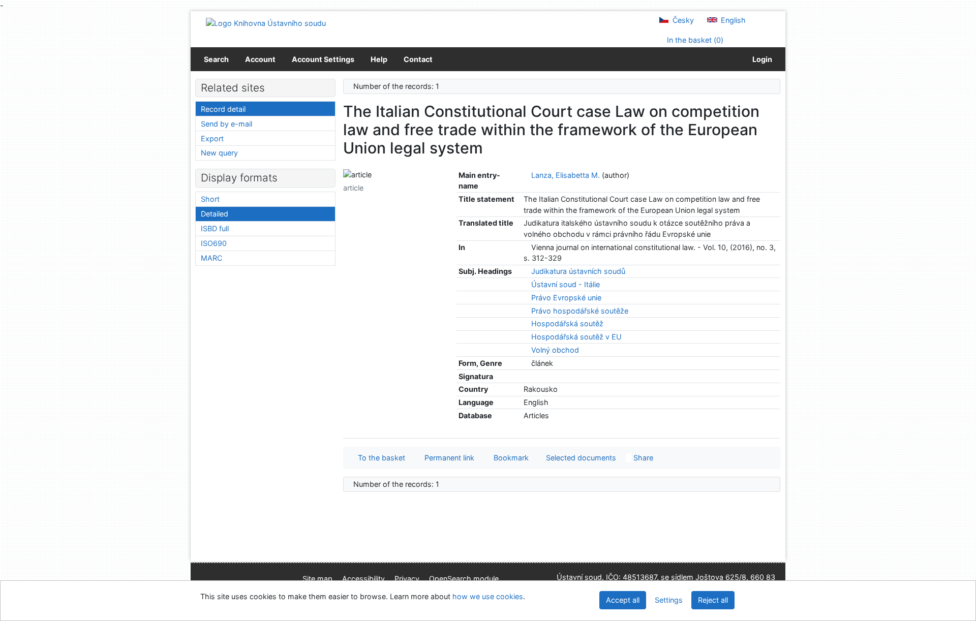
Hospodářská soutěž (567, 323)
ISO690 (214, 243)
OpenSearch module (464, 578)
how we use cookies (487, 596)
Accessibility (363, 578)
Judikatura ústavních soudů (578, 271)
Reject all (713, 600)
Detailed (214, 213)
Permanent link (447, 457)
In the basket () (694, 40)
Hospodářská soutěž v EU (576, 336)
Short (210, 199)
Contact (418, 59)
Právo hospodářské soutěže (579, 310)
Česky (682, 20)
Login (760, 59)
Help (379, 59)
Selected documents (580, 457)
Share (642, 457)
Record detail (223, 109)
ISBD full (215, 228)
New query (219, 152)
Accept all (622, 600)
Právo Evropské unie (566, 297)
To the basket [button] (379, 457)
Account (260, 59)
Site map (317, 578)
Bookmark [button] (509, 457)
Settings (669, 600)
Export (212, 138)
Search (216, 59)
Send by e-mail (226, 123)
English (732, 20)
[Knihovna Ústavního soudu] (266, 22)
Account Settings (323, 59)
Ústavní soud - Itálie (565, 284)
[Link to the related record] (526, 175)
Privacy (406, 578)
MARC (211, 258)
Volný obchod (555, 350)
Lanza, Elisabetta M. (565, 175)
